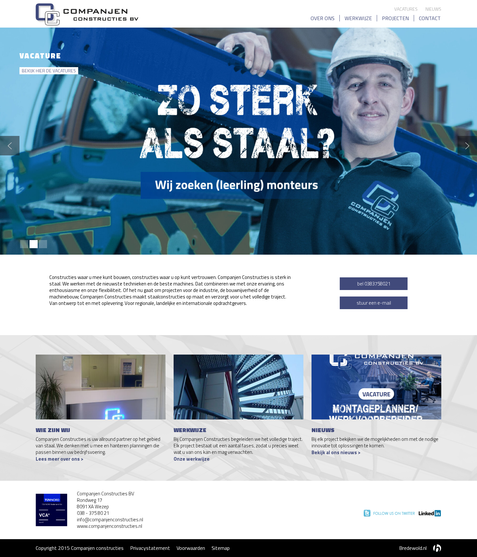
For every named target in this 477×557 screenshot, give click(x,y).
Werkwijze (358, 18)
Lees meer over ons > (59, 459)
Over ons (323, 18)
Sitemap (221, 548)
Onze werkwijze (192, 459)
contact (430, 18)
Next (467, 145)
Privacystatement (150, 548)
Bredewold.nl (413, 548)
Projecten (395, 18)
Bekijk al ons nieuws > (336, 452)
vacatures (406, 9)
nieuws (433, 9)
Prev (9, 145)
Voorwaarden (191, 548)
